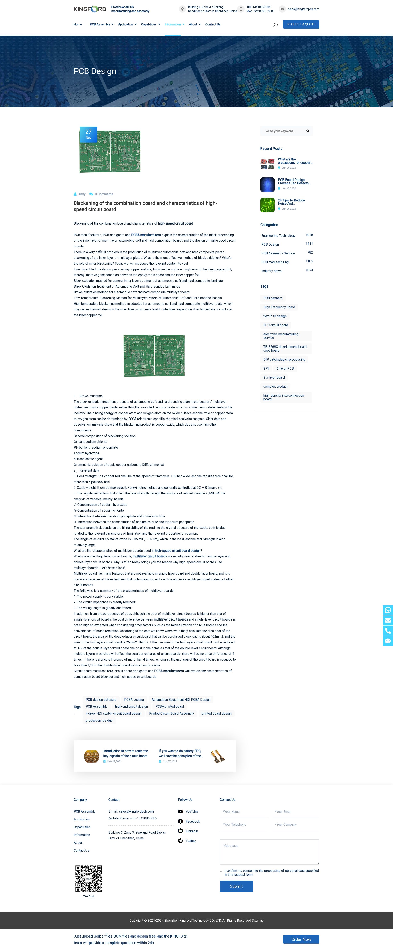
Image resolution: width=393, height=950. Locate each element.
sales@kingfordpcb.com (303, 9)
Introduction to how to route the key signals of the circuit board (125, 753)
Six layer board (274, 377)
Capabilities (149, 24)
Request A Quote (301, 24)
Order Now (301, 939)
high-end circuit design (131, 707)
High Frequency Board (279, 307)
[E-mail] (388, 620)
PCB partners (272, 298)
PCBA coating (134, 700)
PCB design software (101, 700)
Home (78, 24)
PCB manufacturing (287, 261)
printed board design (217, 713)
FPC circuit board (275, 325)
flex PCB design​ (275, 316)
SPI (266, 368)
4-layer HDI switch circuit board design (113, 713)
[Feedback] (388, 641)
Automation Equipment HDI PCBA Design (181, 700)
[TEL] (388, 631)
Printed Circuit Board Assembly (171, 713)
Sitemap (258, 920)
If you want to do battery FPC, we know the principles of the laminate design (180, 753)
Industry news (287, 270)
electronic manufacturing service (280, 336)
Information (173, 24)
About (193, 24)
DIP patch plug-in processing (284, 359)
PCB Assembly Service (287, 252)
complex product (275, 386)
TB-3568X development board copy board (285, 348)
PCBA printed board (170, 707)
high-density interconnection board (283, 397)
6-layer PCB (285, 368)
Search (268, 42)
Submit (236, 886)
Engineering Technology (287, 235)
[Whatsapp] (388, 610)
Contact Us (212, 24)
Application (125, 24)
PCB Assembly (100, 24)
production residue (99, 720)
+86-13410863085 (259, 7)
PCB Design (287, 244)
